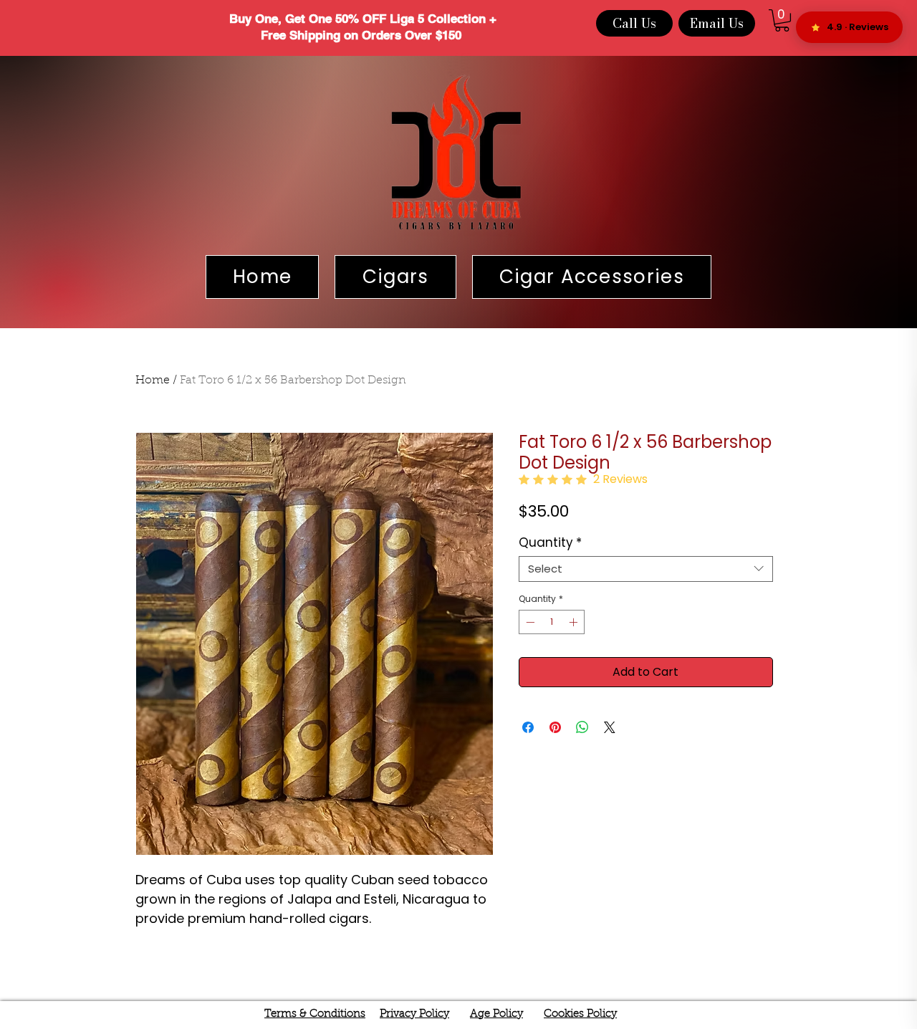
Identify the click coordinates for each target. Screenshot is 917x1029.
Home (152, 380)
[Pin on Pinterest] (555, 727)
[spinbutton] (552, 622)
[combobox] (646, 569)
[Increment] (574, 622)
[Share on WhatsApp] (582, 727)
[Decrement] (529, 622)
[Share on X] (609, 727)
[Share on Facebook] (528, 727)
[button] (782, 20)
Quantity (550, 542)
